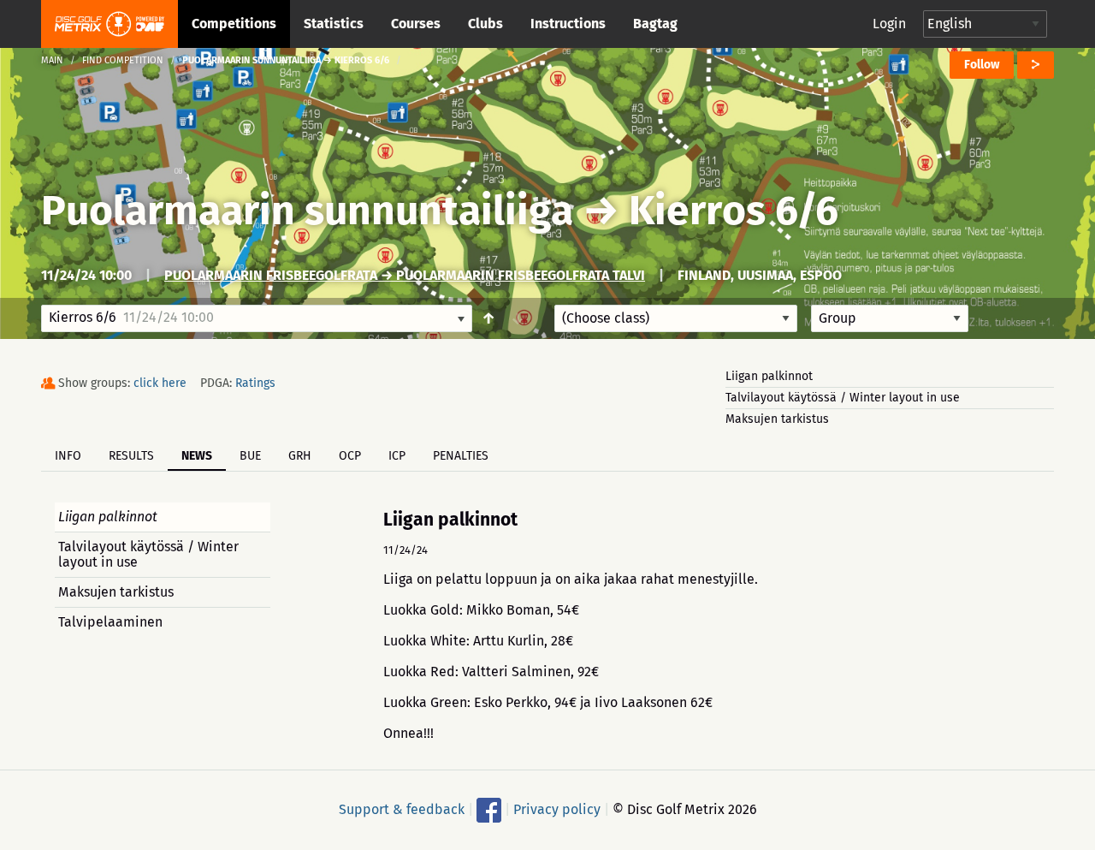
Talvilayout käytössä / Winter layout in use (842, 397)
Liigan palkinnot (769, 376)
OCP (350, 456)
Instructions (568, 23)
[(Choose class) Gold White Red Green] (675, 318)
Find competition (122, 60)
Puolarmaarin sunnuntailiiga (307, 210)
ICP (396, 456)
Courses (416, 23)
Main (52, 60)
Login (889, 23)
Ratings (255, 383)
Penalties (460, 456)
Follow (981, 64)
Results (131, 456)
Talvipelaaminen (110, 622)
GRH (299, 456)
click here (159, 383)
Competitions (234, 23)
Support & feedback (402, 809)
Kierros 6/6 (733, 210)
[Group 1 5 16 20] (889, 318)
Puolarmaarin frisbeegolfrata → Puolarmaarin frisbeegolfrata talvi (404, 275)
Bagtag (655, 23)
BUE (250, 456)
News (196, 456)
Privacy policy (557, 809)
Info (68, 456)
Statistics (334, 23)
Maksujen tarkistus (777, 419)
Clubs (485, 23)
